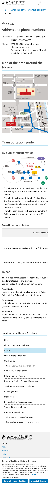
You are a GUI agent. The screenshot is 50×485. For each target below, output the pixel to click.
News (6, 340)
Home (5, 9)
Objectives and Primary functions (19, 417)
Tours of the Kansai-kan (15, 407)
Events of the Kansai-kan (15, 355)
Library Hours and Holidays (16, 345)
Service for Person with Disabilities (19, 386)
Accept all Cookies (38, 481)
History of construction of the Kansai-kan (22, 422)
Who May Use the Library (15, 370)
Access (4, 447)
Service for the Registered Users (18, 401)
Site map (5, 450)
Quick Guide (9, 360)
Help (4, 454)
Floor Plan (9, 396)
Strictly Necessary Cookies (15, 481)
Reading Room (11, 391)
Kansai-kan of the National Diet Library (28, 9)
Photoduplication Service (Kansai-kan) (21, 381)
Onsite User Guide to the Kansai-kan (20, 366)
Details (34, 474)
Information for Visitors (14, 375)
